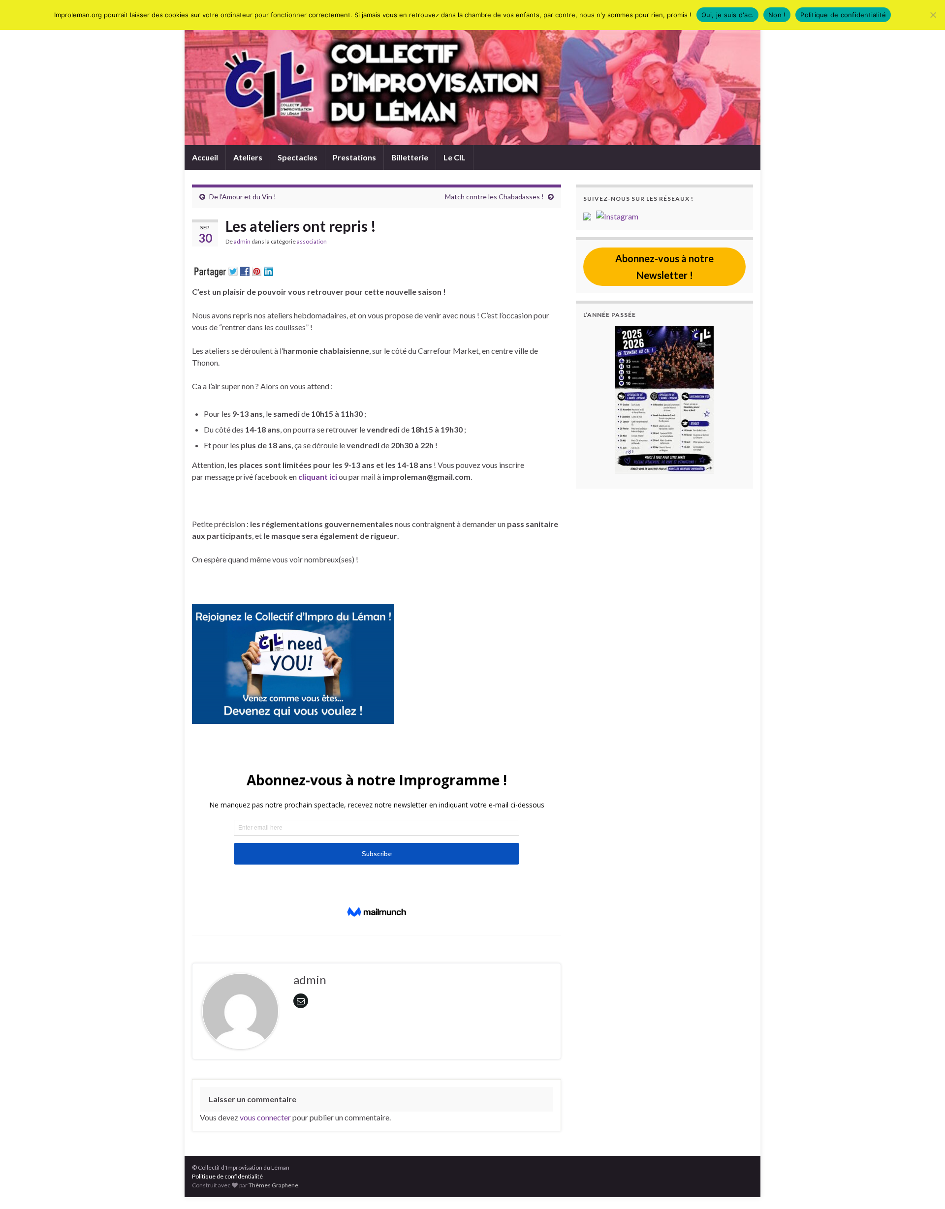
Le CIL (454, 157)
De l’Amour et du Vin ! (242, 196)
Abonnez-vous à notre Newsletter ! (664, 266)
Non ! (777, 15)
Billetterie (409, 157)
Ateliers (247, 157)
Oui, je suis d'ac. (727, 15)
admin (242, 241)
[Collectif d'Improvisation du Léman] (589, 215)
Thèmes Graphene (273, 1185)
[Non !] (933, 15)
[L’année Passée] (664, 399)
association (312, 241)
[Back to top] (923, 1187)
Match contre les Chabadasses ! (494, 196)
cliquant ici (317, 476)
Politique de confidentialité (227, 1176)
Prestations (354, 157)
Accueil (205, 157)
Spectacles (297, 157)
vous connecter (265, 1117)
